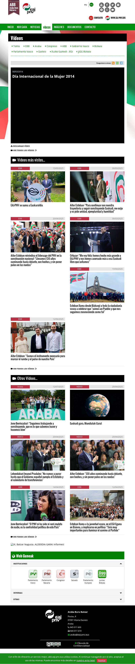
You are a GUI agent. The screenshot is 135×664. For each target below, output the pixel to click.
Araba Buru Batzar (78, 611)
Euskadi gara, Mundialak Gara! (86, 423)
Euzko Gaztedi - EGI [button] (62, 51)
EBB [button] (27, 46)
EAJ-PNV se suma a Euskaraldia (27, 205)
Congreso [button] (51, 46)
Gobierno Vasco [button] (80, 46)
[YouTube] (101, 4)
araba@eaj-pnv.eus (79, 634)
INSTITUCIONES (20, 563)
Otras (16, 599)
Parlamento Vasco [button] (23, 51)
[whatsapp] (117, 63)
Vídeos (47, 26)
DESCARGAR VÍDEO (21, 146)
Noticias (35, 27)
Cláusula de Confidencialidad (81, 644)
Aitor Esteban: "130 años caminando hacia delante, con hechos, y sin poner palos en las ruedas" (96, 475)
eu (85, 4)
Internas (17, 593)
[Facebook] (107, 4)
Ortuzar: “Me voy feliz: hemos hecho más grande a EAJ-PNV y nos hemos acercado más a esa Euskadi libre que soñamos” (95, 258)
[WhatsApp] (107, 9)
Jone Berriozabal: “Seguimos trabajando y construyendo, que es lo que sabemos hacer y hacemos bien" (34, 426)
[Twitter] (112, 4)
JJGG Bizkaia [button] (84, 51)
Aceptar (102, 660)
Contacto (90, 27)
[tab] (67, 563)
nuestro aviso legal (85, 660)
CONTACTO (98, 17)
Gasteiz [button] (42, 51)
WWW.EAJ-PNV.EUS (117, 17)
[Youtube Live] (112, 9)
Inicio (10, 27)
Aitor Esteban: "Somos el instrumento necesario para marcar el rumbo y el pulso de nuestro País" (38, 357)
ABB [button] (64, 46)
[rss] (113, 63)
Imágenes (59, 27)
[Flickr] (118, 4)
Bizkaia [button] (98, 46)
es (91, 4)
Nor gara (22, 27)
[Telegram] (101, 9)
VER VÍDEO (20, 196)
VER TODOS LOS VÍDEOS (24, 150)
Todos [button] (16, 46)
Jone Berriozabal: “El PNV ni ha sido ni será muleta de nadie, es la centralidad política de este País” (36, 525)
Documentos (74, 27)
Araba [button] (37, 46)
